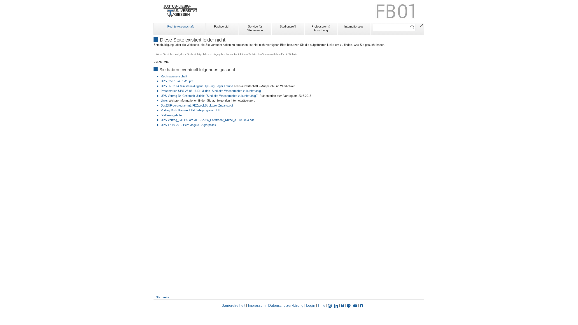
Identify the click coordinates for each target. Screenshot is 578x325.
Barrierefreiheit (233, 305)
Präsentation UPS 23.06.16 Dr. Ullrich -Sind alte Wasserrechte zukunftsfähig (211, 91)
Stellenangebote (171, 115)
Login (311, 305)
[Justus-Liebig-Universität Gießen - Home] (180, 11)
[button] (421, 26)
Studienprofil (288, 26)
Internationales (354, 26)
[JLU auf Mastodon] (349, 305)
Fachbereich (222, 26)
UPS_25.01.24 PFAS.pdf (177, 81)
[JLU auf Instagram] (330, 305)
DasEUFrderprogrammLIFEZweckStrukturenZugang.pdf (197, 105)
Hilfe (321, 305)
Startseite (162, 297)
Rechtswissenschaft (180, 26)
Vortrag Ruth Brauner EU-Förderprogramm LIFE (192, 110)
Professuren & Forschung (321, 28)
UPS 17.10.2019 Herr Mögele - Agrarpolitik (188, 125)
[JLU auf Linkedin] (336, 305)
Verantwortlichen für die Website (279, 54)
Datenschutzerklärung (285, 305)
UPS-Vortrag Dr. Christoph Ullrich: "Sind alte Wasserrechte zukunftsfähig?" (210, 96)
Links (164, 100)
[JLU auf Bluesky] (343, 305)
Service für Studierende (255, 28)
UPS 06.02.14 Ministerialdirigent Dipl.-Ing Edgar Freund (197, 86)
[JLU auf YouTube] (355, 305)
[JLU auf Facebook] (361, 305)
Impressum (257, 305)
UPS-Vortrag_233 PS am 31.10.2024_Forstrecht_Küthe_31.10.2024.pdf (207, 120)
